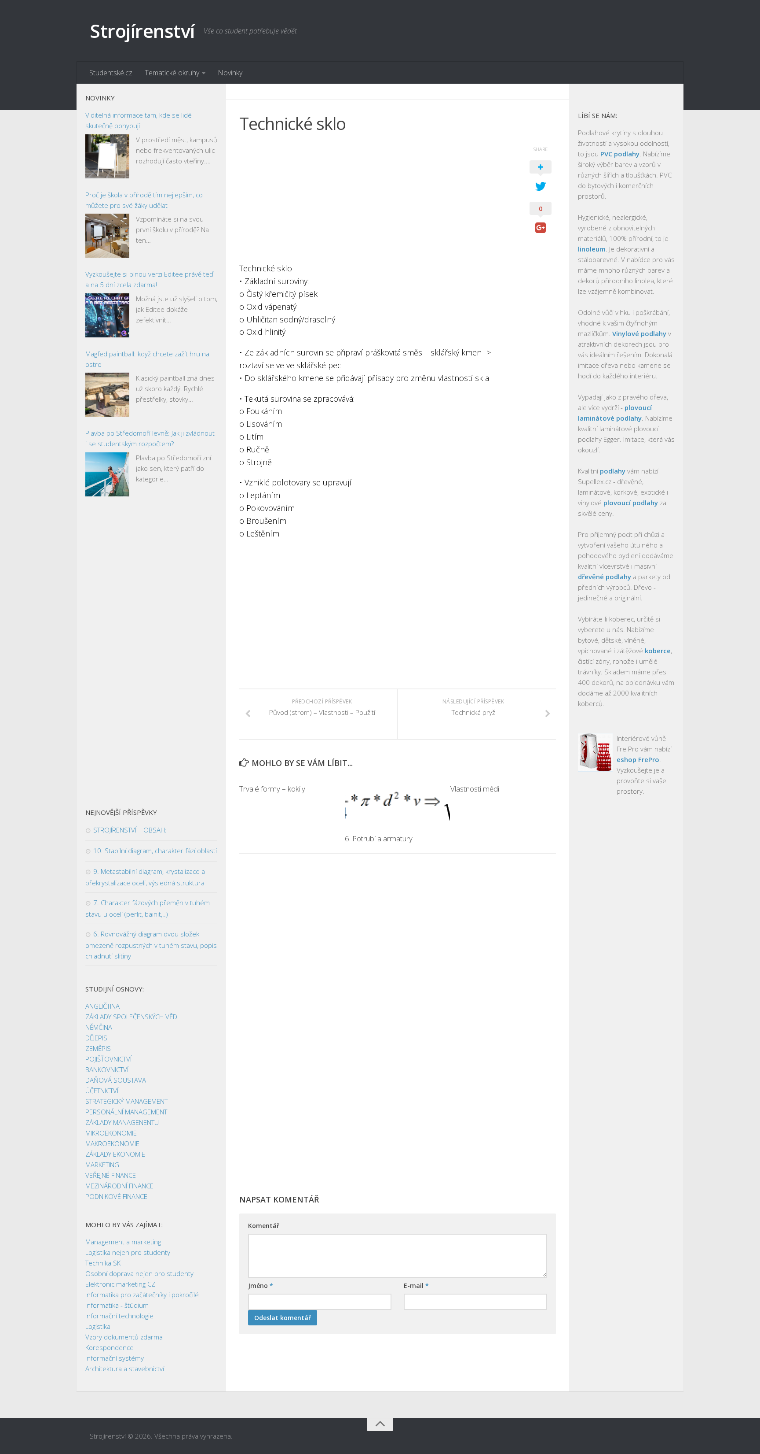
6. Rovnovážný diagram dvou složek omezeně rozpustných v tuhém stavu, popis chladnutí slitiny (151, 944)
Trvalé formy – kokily (272, 789)
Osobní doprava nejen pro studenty (139, 1273)
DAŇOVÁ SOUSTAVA (115, 1080)
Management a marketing (123, 1241)
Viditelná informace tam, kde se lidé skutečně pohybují (138, 120)
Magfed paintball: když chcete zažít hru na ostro (147, 359)
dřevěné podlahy (604, 576)
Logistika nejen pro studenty (127, 1252)
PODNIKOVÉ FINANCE (116, 1196)
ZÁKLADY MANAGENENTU (122, 1122)
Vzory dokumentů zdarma (124, 1336)
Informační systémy (114, 1358)
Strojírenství (142, 30)
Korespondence (109, 1347)
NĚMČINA (98, 1027)
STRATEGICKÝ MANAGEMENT (126, 1101)
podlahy (612, 470)
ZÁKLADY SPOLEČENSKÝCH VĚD (131, 1016)
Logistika (97, 1326)
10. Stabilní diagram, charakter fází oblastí (155, 850)
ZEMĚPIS (98, 1048)
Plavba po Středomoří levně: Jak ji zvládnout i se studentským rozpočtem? (150, 438)
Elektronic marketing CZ (120, 1284)
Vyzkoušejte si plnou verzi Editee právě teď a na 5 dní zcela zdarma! (149, 279)
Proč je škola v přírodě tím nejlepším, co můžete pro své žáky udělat (144, 200)
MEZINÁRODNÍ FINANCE (119, 1185)
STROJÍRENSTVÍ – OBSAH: (130, 829)
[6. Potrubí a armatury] (397, 801)
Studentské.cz (110, 73)
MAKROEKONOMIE (112, 1143)
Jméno (260, 1285)
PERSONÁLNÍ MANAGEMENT (126, 1111)
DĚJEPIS (96, 1037)
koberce (658, 650)
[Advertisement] (375, 200)
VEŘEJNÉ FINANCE (110, 1175)
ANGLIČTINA (102, 1006)
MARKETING (102, 1164)
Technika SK (103, 1262)
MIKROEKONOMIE (111, 1132)
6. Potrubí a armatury (379, 838)
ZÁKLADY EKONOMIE (115, 1154)
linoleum (592, 248)
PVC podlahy (619, 153)
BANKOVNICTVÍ (106, 1069)
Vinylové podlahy (639, 333)
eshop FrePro (638, 759)
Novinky (230, 73)
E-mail (416, 1285)
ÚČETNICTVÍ (101, 1090)
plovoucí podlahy (630, 502)
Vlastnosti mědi (474, 789)
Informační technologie (119, 1315)
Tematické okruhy (172, 73)
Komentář (263, 1225)
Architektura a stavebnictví (124, 1368)
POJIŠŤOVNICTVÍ (108, 1058)
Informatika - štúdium (117, 1305)
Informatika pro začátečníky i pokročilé (142, 1294)
